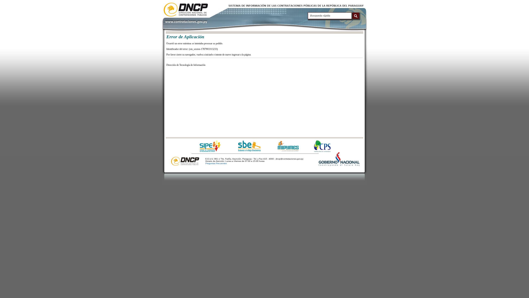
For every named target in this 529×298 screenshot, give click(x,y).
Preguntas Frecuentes (216, 163)
